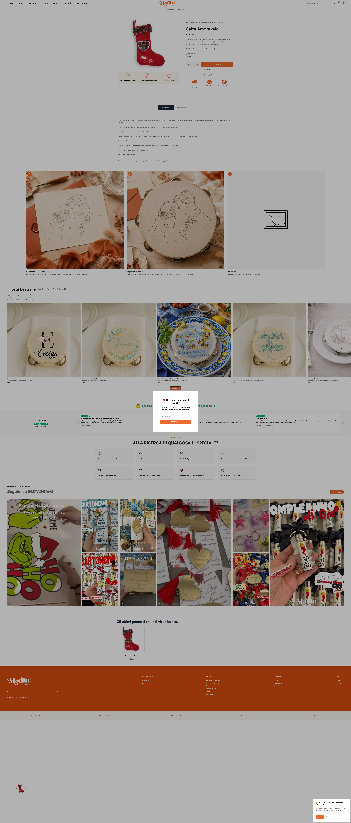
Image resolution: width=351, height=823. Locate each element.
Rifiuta (328, 817)
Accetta (320, 817)
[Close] (195, 394)
